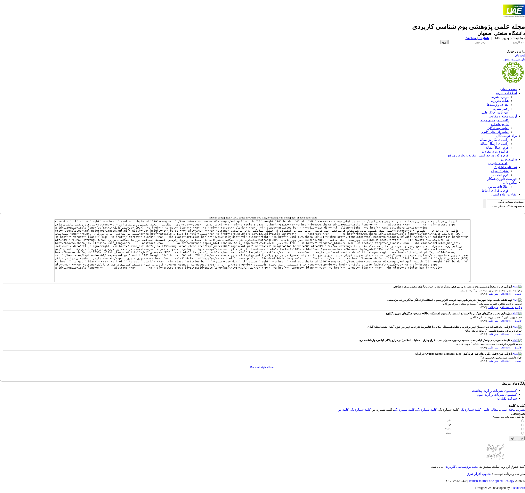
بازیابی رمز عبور (514, 59)
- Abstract (507, 293)
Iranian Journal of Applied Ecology (491, 481)
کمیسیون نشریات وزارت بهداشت (494, 390)
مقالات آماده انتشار (504, 194)
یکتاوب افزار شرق (479, 474)
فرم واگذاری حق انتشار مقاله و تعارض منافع (478, 155)
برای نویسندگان (506, 136)
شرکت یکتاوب (507, 398)
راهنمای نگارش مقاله (494, 139)
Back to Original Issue (262, 367)
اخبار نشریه (501, 108)
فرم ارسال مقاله (497, 147)
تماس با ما (510, 182)
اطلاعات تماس (498, 186)
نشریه (521, 409)
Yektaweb (518, 488)
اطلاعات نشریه (506, 93)
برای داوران (509, 159)
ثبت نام (520, 55)
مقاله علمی (490, 409)
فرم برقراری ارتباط (495, 190)
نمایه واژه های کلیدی (495, 132)
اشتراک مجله (500, 171)
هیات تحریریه (500, 100)
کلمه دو (343, 409)
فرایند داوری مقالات (495, 151)
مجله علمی (507, 409)
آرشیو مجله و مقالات (503, 116)
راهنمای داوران (498, 163)
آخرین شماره (500, 124)
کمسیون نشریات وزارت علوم (497, 394)
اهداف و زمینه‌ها (498, 104)
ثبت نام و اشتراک (505, 167)
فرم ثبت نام (500, 175)
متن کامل (492, 293)
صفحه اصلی (508, 89)
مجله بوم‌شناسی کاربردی (461, 466)
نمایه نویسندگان (498, 128)
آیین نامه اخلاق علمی (494, 112)
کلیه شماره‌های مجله (494, 120)
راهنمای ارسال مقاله (494, 143)
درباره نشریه (500, 97)
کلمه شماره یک (470, 409)
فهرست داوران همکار (502, 178)
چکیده (518, 293)
